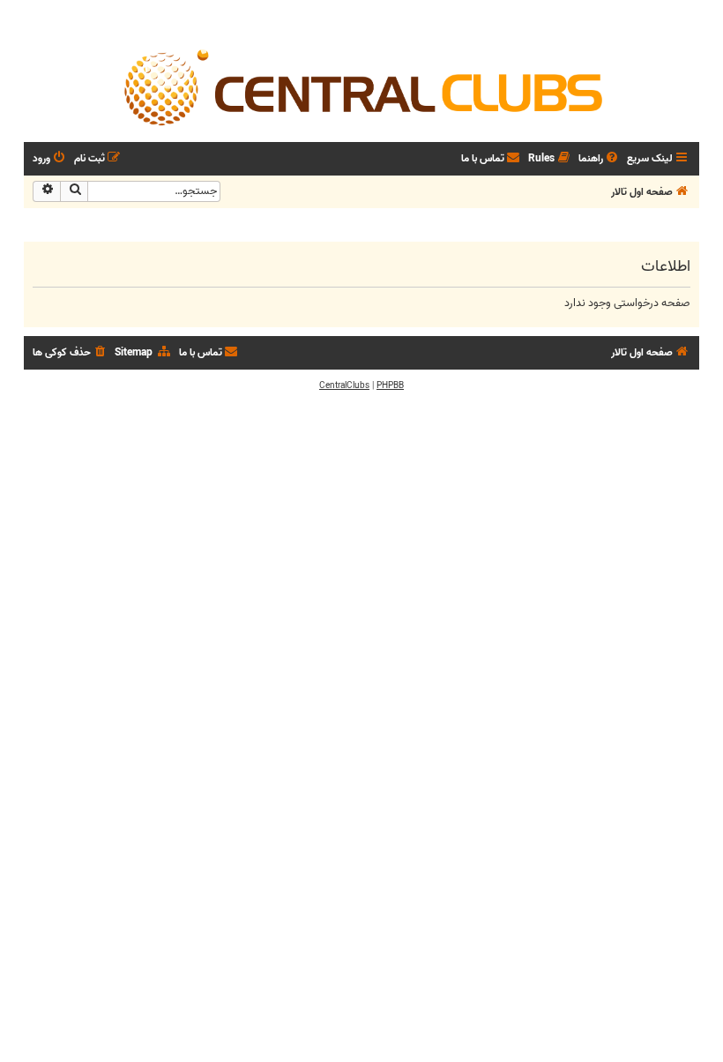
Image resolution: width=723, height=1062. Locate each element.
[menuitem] (599, 159)
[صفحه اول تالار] (361, 86)
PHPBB (390, 385)
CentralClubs (344, 385)
